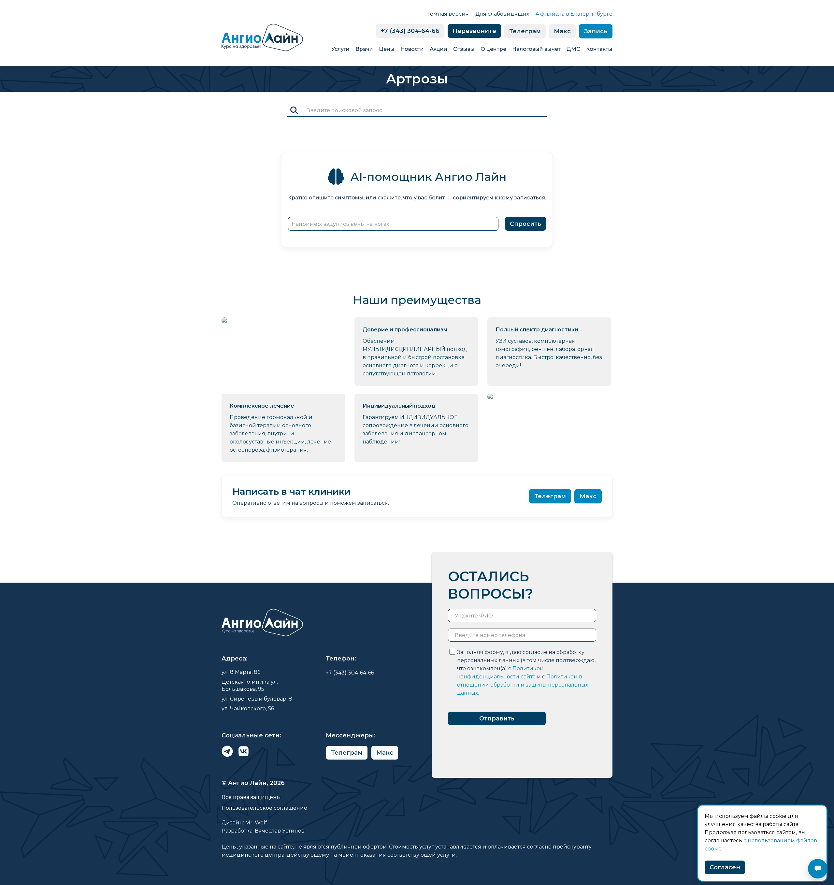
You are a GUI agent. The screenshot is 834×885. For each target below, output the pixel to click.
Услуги (340, 49)
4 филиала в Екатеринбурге (574, 14)
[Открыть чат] (817, 868)
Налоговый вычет (536, 49)
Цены (387, 49)
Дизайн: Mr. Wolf (244, 823)
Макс (562, 31)
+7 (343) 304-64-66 (410, 31)
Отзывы (464, 49)
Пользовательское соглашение (264, 808)
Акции (438, 49)
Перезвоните (474, 31)
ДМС (573, 49)
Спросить (525, 223)
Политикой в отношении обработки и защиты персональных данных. (522, 685)
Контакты (599, 49)
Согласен (725, 867)
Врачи (364, 49)
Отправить (496, 718)
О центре (493, 49)
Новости (412, 49)
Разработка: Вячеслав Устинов (263, 831)
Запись (595, 31)
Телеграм (525, 31)
